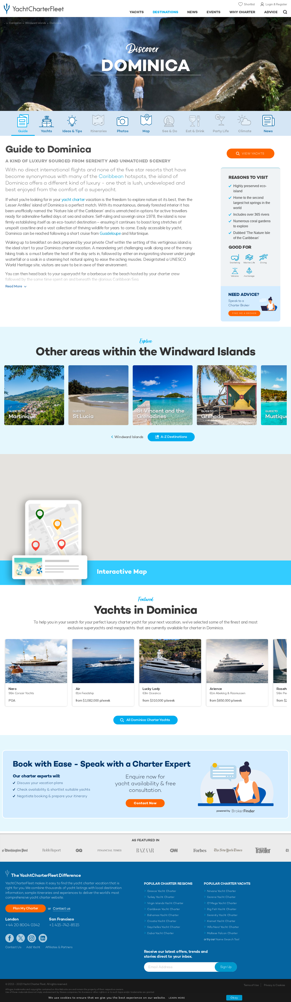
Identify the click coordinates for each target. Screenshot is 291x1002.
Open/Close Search (285, 12)
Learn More (177, 997)
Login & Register (276, 4)
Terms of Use (251, 985)
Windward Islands (35, 23)
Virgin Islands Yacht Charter (165, 903)
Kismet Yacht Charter (221, 921)
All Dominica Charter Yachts (148, 720)
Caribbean (15, 23)
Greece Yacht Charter (161, 891)
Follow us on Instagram (31, 938)
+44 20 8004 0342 (22, 924)
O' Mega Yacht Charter (222, 903)
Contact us (61, 908)
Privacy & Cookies (274, 985)
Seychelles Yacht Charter (163, 927)
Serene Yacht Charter (221, 897)
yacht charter (73, 199)
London (12, 919)
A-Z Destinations (174, 436)
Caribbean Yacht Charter (163, 909)
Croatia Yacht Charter (161, 921)
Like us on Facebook (9, 938)
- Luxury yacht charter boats (45, 8)
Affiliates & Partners (58, 947)
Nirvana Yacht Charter (221, 891)
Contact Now (145, 803)
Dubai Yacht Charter (160, 933)
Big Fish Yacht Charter (221, 909)
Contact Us (13, 947)
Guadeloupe (110, 233)
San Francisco (61, 919)
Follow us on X (20, 938)
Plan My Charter (25, 908)
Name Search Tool (227, 939)
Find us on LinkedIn (43, 938)
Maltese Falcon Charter (222, 933)
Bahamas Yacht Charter (163, 915)
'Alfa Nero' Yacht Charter (223, 927)
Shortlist (249, 4)
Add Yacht (33, 947)
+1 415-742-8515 (64, 924)
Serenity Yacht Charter (222, 915)
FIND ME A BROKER (244, 313)
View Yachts (253, 153)
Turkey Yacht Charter (160, 897)
